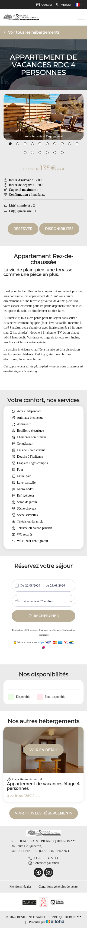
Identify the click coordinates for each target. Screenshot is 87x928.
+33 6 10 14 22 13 (45, 858)
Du (22, 585)
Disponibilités (59, 229)
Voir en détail (43, 750)
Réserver (22, 229)
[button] (10, 143)
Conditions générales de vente (58, 886)
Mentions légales (20, 886)
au (47, 585)
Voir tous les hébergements (33, 32)
